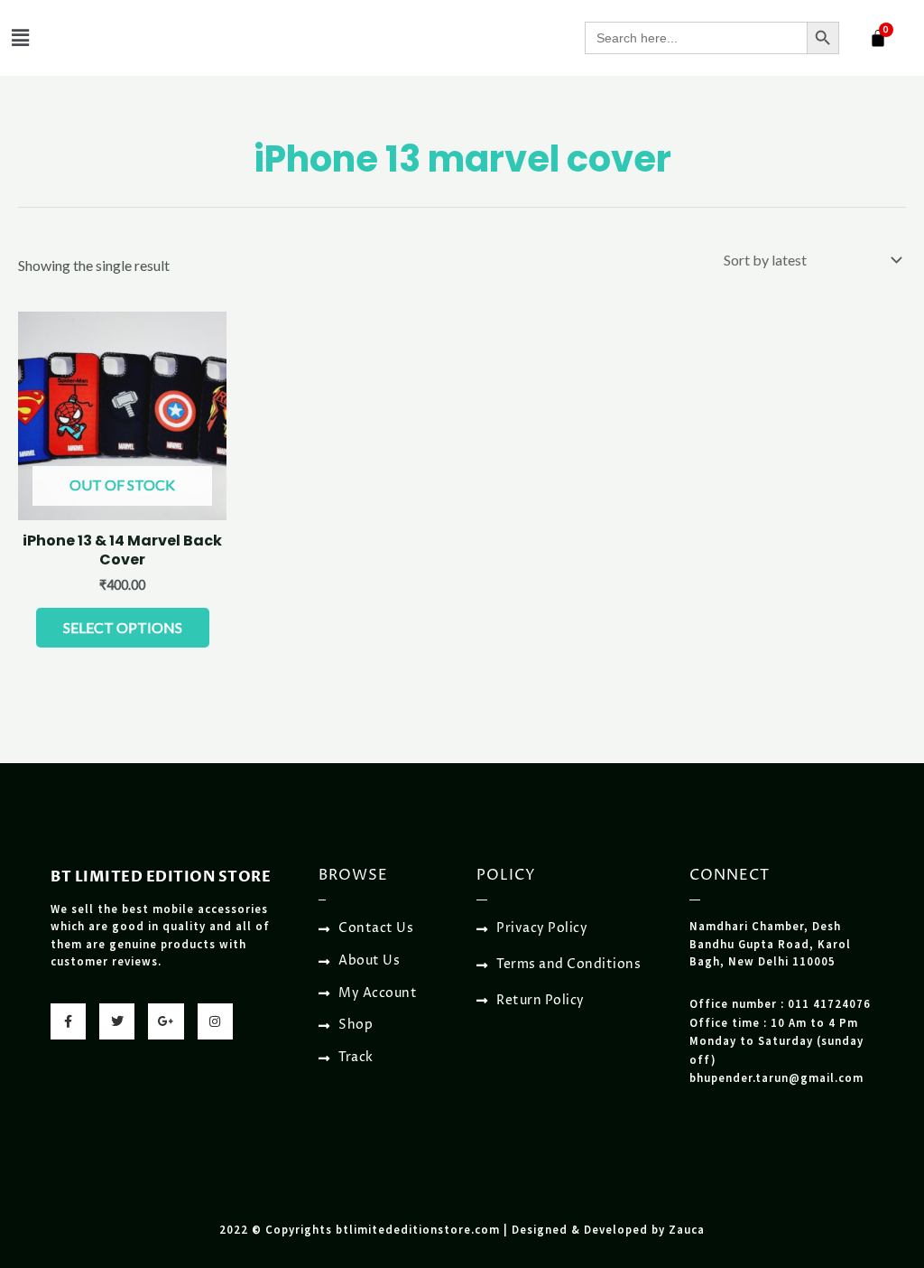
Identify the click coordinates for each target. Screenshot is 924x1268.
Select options (122, 627)
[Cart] (878, 38)
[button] (20, 37)
